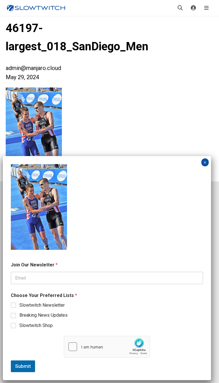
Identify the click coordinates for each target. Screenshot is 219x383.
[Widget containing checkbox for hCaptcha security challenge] (107, 347)
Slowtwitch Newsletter (42, 305)
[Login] (193, 8)
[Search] (180, 8)
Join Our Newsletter (34, 265)
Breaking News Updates (43, 315)
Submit (23, 366)
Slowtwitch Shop (36, 325)
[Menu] (206, 8)
